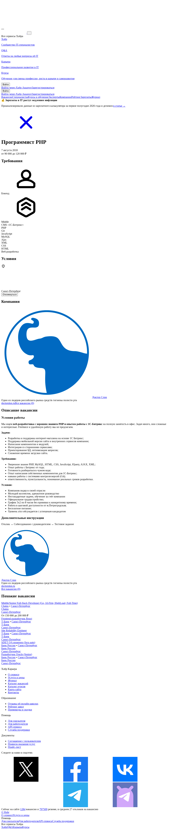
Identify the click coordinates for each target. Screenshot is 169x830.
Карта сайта (14, 689)
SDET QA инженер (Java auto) (18, 642)
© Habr (5, 812)
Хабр (4, 827)
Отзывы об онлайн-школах (23, 703)
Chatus (5, 606)
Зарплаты (86, 97)
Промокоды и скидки (20, 709)
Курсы (25, 827)
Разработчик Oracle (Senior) (16, 654)
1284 (22, 809)
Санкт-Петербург (20, 606)
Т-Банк (5, 621)
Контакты (13, 692)
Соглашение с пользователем (24, 741)
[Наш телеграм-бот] (125, 806)
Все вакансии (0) (24, 403)
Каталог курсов (16, 686)
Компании (65, 97)
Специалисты (20, 97)
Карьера (17, 827)
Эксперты (54, 97)
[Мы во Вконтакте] (125, 780)
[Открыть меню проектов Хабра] (2, 29)
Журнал (95, 97)
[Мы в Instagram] (26, 806)
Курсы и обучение (38, 97)
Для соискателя (16, 720)
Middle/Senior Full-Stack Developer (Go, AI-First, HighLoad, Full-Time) (39, 603)
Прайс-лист (14, 747)
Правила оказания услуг (21, 744)
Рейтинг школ (16, 706)
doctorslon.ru (8, 403)
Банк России (8, 645)
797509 (43, 809)
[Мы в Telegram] (75, 806)
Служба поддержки (19, 729)
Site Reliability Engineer (14, 630)
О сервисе (13, 674)
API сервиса (15, 726)
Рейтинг (76, 97)
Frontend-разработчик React (16, 618)
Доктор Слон (99, 397)
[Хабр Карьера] (14, 32)
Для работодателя (18, 723)
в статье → (119, 105)
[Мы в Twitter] (26, 780)
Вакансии (6, 97)
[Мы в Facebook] (75, 780)
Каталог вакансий (18, 683)
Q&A (10, 827)
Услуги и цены (16, 677)
